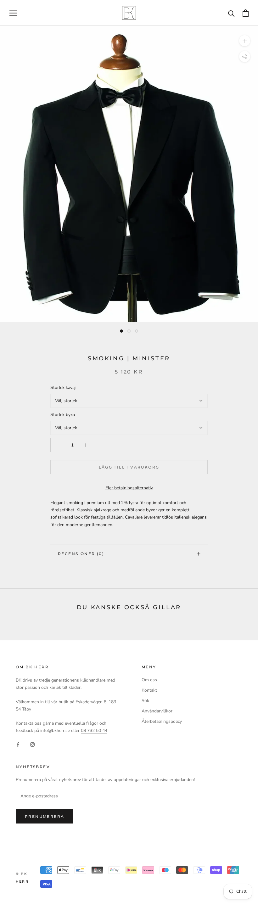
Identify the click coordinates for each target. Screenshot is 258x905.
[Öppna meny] (13, 13)
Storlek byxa (62, 415)
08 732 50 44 (94, 731)
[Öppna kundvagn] (246, 13)
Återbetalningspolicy (162, 721)
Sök (145, 701)
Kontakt (149, 690)
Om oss (149, 680)
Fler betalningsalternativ (129, 488)
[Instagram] (32, 744)
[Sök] (231, 13)
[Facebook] (18, 744)
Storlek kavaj (63, 388)
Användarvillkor (157, 711)
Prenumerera (44, 816)
